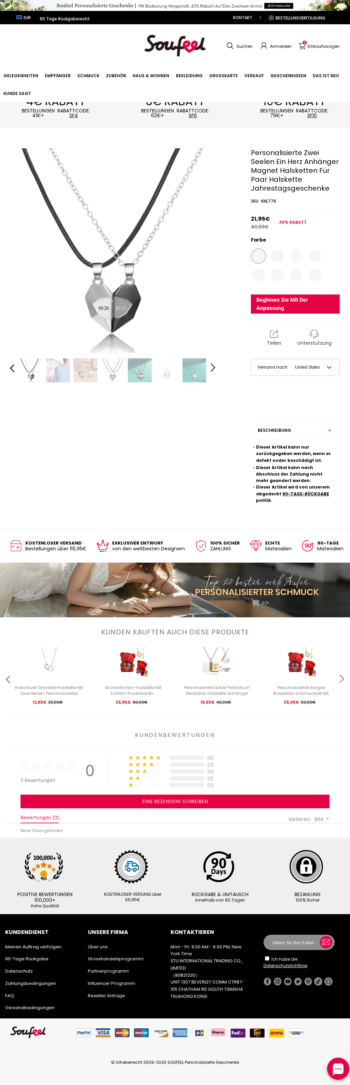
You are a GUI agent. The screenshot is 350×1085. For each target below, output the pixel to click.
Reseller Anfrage (106, 995)
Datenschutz (19, 971)
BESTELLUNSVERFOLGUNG (300, 18)
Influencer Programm (111, 983)
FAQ (9, 995)
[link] (20, 75)
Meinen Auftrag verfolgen (33, 947)
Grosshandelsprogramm (116, 959)
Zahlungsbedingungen (30, 983)
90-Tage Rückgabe (27, 959)
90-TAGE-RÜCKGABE (305, 494)
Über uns (98, 947)
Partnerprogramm (108, 971)
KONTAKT (242, 17)
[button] (239, 46)
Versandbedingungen (30, 1007)
